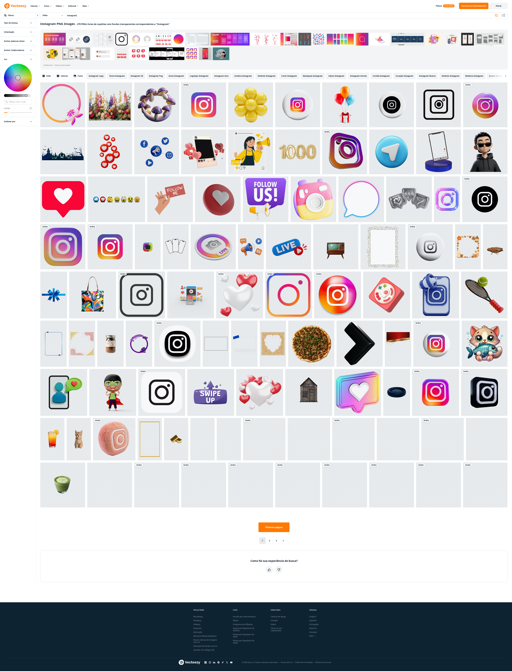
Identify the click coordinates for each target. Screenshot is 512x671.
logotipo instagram (199, 76)
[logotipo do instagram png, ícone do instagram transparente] (110, 246)
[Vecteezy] (15, 6)
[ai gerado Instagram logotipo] (391, 485)
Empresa (197, 628)
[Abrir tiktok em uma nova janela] (223, 662)
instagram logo (96, 76)
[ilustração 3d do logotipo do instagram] (344, 485)
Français (313, 632)
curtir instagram (289, 76)
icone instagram (176, 76)
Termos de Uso (287, 662)
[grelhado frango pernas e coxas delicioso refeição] (250, 485)
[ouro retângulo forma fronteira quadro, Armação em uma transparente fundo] (150, 439)
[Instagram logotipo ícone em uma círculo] (430, 246)
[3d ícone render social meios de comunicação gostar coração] (218, 199)
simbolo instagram (450, 76)
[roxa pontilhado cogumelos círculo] (156, 104)
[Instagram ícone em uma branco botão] (391, 104)
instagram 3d (137, 76)
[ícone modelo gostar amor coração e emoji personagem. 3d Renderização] (116, 199)
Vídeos (59, 6)
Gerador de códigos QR (203, 650)
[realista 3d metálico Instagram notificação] (409, 199)
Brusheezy (198, 616)
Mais (84, 6)
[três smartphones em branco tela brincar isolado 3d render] (176, 246)
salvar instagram (336, 76)
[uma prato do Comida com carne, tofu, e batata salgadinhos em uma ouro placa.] (229, 439)
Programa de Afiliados (243, 624)
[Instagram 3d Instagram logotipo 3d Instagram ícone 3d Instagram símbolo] (264, 439)
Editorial (72, 6)
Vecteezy (197, 620)
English (312, 616)
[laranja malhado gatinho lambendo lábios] (79, 439)
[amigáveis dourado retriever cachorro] (398, 439)
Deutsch (313, 628)
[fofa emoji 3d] (485, 151)
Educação (197, 632)
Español (312, 620)
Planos (439, 6)
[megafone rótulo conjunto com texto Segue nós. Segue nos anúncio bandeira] (265, 199)
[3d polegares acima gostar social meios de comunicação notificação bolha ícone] (309, 439)
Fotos (46, 6)
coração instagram (404, 76)
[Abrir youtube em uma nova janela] (231, 662)
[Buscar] (496, 15)
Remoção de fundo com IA (205, 646)
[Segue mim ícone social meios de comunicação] (170, 199)
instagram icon (221, 76)
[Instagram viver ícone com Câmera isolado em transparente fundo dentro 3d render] (213, 246)
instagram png (156, 76)
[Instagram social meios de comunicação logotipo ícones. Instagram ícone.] (438, 485)
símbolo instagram (266, 76)
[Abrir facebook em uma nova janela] (206, 662)
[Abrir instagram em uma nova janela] (210, 662)
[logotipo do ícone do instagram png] (288, 295)
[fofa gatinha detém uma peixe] (484, 344)
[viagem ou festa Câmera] (313, 199)
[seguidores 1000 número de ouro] (297, 151)
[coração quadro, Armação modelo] (273, 344)
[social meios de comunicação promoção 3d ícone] (435, 295)
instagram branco (427, 76)
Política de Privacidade (304, 662)
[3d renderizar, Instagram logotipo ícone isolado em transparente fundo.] (62, 246)
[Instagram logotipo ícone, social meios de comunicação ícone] (141, 295)
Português (314, 624)
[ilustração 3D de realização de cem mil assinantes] (190, 295)
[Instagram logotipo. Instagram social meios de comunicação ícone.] (484, 199)
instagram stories (358, 76)
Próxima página (274, 527)
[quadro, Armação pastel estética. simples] (82, 344)
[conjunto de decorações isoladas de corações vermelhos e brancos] (239, 295)
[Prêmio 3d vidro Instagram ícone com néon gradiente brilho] (447, 199)
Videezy (196, 624)
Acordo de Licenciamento (244, 616)
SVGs (48, 76)
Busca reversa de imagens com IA (205, 641)
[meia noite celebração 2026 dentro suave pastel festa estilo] (486, 439)
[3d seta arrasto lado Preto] (360, 344)
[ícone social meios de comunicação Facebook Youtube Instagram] (156, 485)
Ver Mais (221, 54)
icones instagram (497, 76)
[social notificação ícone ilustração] (210, 392)
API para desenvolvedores (205, 636)
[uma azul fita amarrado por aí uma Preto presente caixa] (53, 295)
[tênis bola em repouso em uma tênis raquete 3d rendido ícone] (484, 295)
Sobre (273, 624)
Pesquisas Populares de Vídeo (243, 641)
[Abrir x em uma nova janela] (227, 662)
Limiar (7, 108)
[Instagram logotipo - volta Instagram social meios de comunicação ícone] (337, 295)
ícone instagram (117, 76)
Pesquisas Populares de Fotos (243, 635)
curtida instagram (381, 76)
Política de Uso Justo (323, 662)
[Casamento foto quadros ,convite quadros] (62, 104)
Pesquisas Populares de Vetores (243, 629)
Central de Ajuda (278, 616)
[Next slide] (503, 76)
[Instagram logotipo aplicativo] (297, 104)
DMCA (235, 620)
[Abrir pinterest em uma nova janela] (218, 662)
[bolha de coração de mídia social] (357, 392)
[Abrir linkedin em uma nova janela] (214, 662)
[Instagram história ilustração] (250, 151)
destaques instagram (313, 76)
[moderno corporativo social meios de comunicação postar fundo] (398, 344)
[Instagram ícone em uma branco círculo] (436, 344)
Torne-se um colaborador (276, 629)
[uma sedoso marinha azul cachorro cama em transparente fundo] (396, 392)
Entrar (499, 6)
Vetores (34, 6)
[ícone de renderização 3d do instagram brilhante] (344, 151)
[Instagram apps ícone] (161, 392)
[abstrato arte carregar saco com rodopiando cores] (92, 295)
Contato (274, 620)
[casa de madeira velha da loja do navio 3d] (308, 392)
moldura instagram (474, 76)
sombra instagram (243, 76)
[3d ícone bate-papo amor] (63, 392)
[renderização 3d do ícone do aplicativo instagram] (485, 104)
